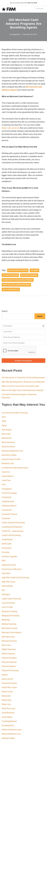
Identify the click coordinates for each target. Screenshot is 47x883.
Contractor (6, 518)
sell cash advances (11, 289)
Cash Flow (6, 480)
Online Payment (8, 654)
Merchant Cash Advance (12, 632)
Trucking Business (9, 721)
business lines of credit (11, 459)
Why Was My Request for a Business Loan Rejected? (23, 382)
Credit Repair (7, 539)
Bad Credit (6, 434)
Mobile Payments (9, 649)
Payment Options (9, 666)
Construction (7, 510)
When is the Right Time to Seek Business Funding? (22, 390)
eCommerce (7, 548)
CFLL (4, 485)
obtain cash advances (10, 128)
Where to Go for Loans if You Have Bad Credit (20, 386)
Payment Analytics (9, 658)
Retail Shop (6, 700)
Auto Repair (6, 430)
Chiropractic (7, 497)
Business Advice (8, 447)
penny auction (7, 679)
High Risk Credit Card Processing (15, 578)
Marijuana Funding (9, 611)
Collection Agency (9, 506)
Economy (5, 552)
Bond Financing (8, 442)
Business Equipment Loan (12, 451)
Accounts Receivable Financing (14, 413)
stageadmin (16, 34)
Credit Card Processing (11, 535)
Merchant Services (9, 641)
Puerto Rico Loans (9, 687)
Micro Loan (6, 645)
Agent (4, 425)
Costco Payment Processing (13, 523)
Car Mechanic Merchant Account (15, 468)
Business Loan (8, 463)
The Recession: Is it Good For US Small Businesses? (23, 378)
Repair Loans (7, 692)
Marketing (6, 620)
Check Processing (9, 493)
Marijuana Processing (10, 616)
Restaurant (6, 696)
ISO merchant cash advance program (18, 280)
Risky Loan (6, 704)
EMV (4, 561)
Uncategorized (8, 725)
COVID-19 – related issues (12, 531)
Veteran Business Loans (11, 730)
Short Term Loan (8, 708)
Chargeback (7, 489)
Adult (4, 421)
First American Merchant (11, 569)
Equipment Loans (9, 565)
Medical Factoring (9, 624)
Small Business (8, 713)
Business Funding (9, 455)
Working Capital (8, 738)
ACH (4, 417)
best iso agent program (17, 270)
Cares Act (6, 472)
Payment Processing (10, 670)
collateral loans (8, 501)
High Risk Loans (8, 582)
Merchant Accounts (9, 628)
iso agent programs (29, 275)
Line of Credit (7, 607)
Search (5, 311)
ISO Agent (34, 270)
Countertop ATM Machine (12, 527)
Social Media (7, 717)
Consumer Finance (9, 514)
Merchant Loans (8, 637)
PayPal (5, 675)
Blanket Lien (7, 438)
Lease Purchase (8, 603)
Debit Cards (6, 544)
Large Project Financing (11, 599)
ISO (3, 590)
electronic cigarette (9, 556)
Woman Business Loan (11, 734)
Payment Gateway (9, 662)
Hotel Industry (7, 586)
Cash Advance (8, 476)
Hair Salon (6, 573)
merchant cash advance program (16, 285)
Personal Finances (9, 683)
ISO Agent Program (10, 275)
